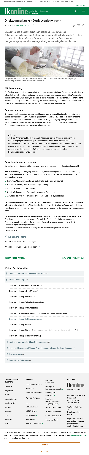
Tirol (62, 2)
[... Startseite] (26, 11)
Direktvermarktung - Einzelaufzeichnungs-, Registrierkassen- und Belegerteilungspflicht (44, 330)
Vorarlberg (8, 419)
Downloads (30, 389)
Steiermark (9, 411)
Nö (45, 2)
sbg (52, 2)
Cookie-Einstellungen (75, 426)
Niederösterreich (11, 399)
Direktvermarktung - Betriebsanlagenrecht (25, 319)
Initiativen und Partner (34, 393)
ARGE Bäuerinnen (32, 407)
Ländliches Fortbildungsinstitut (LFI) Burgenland (52, 401)
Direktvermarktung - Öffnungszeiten (23, 308)
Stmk (57, 2)
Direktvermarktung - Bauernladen (22, 297)
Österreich (29, 2)
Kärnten (8, 395)
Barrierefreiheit (74, 424)
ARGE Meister (30, 411)
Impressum (71, 419)
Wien (71, 2)
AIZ (27, 403)
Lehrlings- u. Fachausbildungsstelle (53, 388)
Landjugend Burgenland (49, 381)
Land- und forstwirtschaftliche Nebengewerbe (29, 342)
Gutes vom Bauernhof (33, 423)
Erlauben (44, 451)
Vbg (66, 2)
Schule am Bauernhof (53, 407)
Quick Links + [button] (79, 5)
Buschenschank (16, 354)
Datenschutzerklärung (75, 421)
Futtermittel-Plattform (33, 384)
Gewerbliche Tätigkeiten (20, 360)
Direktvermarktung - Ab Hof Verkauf (23, 291)
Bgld (37, 2)
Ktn (41, 2)
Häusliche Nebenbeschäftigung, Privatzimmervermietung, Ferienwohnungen (42, 348)
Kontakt (80, 419)
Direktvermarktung (18, 280)
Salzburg (8, 407)
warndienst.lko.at (51, 420)
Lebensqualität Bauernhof (50, 394)
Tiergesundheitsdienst (53, 412)
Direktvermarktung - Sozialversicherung (25, 336)
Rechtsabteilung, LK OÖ (25, 25)
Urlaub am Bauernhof (53, 416)
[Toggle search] (76, 11)
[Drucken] (73, 25)
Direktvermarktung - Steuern (20, 325)
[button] (83, 10)
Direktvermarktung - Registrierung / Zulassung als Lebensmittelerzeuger (38, 313)
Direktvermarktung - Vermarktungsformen (26, 285)
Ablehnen (44, 445)
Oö (48, 2)
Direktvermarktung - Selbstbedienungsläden (26, 302)
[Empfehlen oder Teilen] (83, 25)
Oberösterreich (10, 403)
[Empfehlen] (78, 25)
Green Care (30, 419)
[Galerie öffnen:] (44, 62)
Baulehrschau (31, 415)
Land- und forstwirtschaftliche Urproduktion (28, 273)
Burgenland (9, 391)
